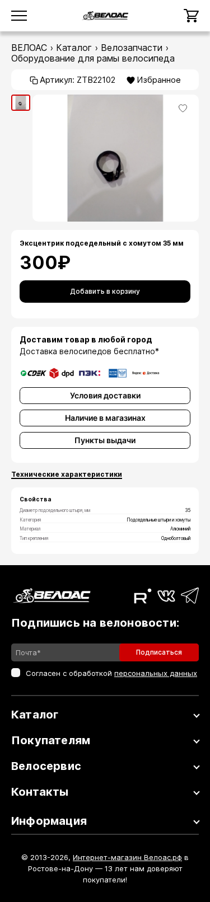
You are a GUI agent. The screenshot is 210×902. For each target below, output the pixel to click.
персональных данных (155, 673)
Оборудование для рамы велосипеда (93, 58)
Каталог (74, 47)
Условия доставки (105, 395)
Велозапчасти (131, 47)
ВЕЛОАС (29, 47)
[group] (20, 103)
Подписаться (159, 652)
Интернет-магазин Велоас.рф (127, 857)
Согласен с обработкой (111, 673)
